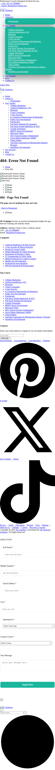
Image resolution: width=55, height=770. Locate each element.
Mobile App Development (15, 261)
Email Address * (9, 583)
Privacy (3, 525)
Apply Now (5, 85)
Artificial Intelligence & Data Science (20, 245)
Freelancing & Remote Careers (17, 254)
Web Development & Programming (19, 266)
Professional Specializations (16, 263)
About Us (9, 17)
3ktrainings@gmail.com (15, 232)
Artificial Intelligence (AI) (20, 108)
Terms (11, 525)
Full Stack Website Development (23, 124)
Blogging (14, 110)
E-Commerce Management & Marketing (26, 117)
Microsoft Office (17, 133)
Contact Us (9, 80)
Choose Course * (7, 637)
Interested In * (8, 619)
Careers (24, 527)
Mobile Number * (7, 566)
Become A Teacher (37, 527)
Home (7, 15)
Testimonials (13, 21)
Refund (30, 525)
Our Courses (10, 26)
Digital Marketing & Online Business (20, 252)
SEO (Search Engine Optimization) (24, 136)
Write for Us (5, 527)
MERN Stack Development (21, 131)
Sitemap (45, 525)
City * (2, 602)
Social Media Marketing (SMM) (23, 138)
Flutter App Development (20, 119)
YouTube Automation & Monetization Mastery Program (25, 68)
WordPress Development (18, 72)
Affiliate (15, 527)
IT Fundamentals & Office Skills (18, 256)
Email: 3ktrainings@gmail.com (14, 6)
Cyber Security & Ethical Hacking (19, 247)
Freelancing (15, 122)
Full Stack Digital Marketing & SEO (25, 126)
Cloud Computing (17, 112)
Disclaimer (20, 525)
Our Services (10, 76)
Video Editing (15, 140)
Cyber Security (16, 115)
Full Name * (8, 547)
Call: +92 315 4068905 (11, 3)
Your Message (6, 655)
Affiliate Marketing (18, 105)
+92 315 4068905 (11, 230)
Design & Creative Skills (15, 249)
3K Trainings (21, 530)
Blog (7, 78)
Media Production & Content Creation (20, 259)
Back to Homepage (9, 208)
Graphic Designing (18, 129)
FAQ (38, 525)
